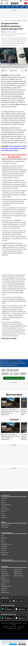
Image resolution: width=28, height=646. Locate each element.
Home (2, 7)
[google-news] (21, 601)
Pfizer (3, 370)
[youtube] (13, 601)
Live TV (3, 513)
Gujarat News (4, 588)
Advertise (3, 502)
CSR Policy (10, 628)
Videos (8, 7)
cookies (5, 644)
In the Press (4, 507)
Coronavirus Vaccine (12, 370)
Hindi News (4, 511)
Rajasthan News (18, 571)
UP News (3, 584)
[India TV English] (15, 3)
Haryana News (4, 573)
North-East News (5, 579)
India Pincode (4, 527)
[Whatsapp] (22, 71)
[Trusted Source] (13, 70)
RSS (19, 628)
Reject (22, 644)
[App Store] (20, 609)
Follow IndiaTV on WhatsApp (13, 378)
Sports (22, 7)
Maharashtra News (18, 569)
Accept (13, 644)
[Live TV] (25, 3)
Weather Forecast (5, 525)
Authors (3, 515)
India (12, 7)
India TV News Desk (11, 31)
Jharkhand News (5, 575)
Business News (4, 552)
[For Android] (7, 618)
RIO (16, 628)
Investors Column (5, 509)
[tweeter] (6, 601)
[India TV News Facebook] (23, 0)
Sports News (4, 546)
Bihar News (4, 569)
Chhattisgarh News (5, 586)
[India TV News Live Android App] (7, 609)
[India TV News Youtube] (26, 0)
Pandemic (23, 373)
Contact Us (4, 498)
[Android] (21, 0)
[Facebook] (2, 601)
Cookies (4, 641)
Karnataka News (5, 592)
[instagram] (10, 601)
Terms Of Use (12, 626)
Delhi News (4, 571)
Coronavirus (5, 373)
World (17, 7)
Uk (11, 373)
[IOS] (20, 0)
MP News (3, 577)
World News (4, 537)
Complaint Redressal (6, 504)
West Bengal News (18, 575)
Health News (4, 554)
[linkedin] (17, 601)
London (16, 373)
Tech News (4, 548)
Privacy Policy (21, 626)
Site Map (5, 626)
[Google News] (5, 70)
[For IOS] (20, 618)
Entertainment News (6, 544)
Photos (2, 540)
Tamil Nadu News (5, 582)
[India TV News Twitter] (25, 0)
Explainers (3, 550)
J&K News (3, 590)
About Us (3, 500)
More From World (14, 395)
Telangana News (18, 573)
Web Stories (4, 517)
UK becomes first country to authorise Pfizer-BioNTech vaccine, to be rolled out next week (14, 148)
